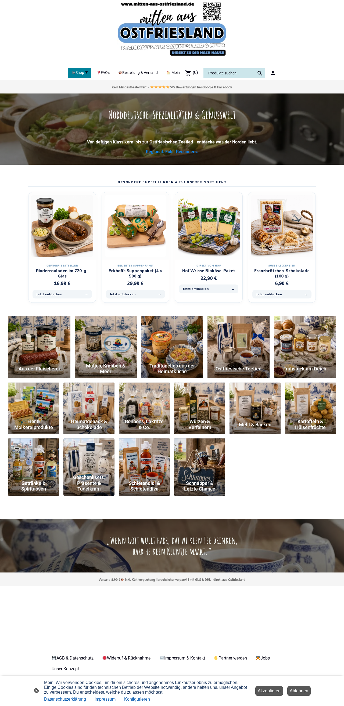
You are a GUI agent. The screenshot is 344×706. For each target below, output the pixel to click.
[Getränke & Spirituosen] (33, 455)
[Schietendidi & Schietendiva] (144, 455)
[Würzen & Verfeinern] (199, 399)
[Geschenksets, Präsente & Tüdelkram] (88, 455)
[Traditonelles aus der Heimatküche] (172, 338)
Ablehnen (299, 691)
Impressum (105, 699)
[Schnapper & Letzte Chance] (199, 455)
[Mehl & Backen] (255, 399)
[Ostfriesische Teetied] (238, 338)
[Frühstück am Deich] (305, 338)
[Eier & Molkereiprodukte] (33, 399)
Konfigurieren (137, 699)
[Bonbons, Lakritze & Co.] (144, 399)
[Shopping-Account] (273, 73)
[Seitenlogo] (172, 33)
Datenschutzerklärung (65, 699)
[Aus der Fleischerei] (39, 338)
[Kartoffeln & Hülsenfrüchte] (310, 399)
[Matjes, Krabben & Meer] (106, 338)
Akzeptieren (269, 691)
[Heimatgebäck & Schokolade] (88, 399)
